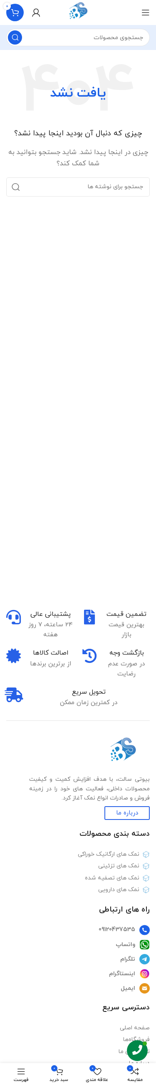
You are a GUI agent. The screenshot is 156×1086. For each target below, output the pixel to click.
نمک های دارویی (118, 890)
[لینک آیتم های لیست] (78, 930)
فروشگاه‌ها (136, 1040)
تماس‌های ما (134, 1052)
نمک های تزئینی (118, 866)
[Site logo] (78, 11)
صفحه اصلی (135, 1028)
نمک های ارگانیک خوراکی (108, 854)
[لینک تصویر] (123, 751)
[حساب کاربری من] (36, 12)
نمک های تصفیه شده (112, 878)
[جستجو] (15, 37)
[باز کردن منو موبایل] (145, 12)
